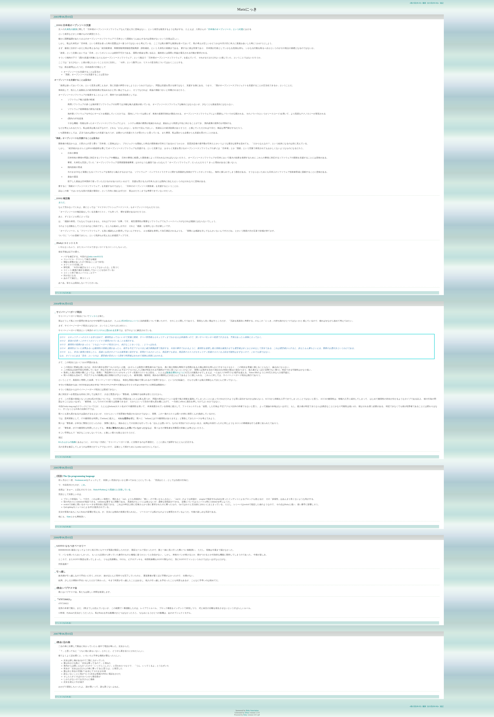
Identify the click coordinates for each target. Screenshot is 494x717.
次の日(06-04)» (433, 3)
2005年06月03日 (63, 467)
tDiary (247, 713)
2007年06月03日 (63, 633)
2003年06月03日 (63, 16)
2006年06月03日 (63, 537)
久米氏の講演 (71, 29)
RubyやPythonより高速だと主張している (111, 490)
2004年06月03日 (63, 303)
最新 (424, 3)
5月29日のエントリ (129, 321)
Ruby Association (252, 710)
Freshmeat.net (80, 480)
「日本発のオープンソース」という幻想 (224, 29)
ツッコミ (93, 316)
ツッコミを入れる (63, 293)
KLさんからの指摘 (67, 442)
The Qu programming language (79, 476)
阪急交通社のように (175, 372)
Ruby (245, 715)
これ (83, 485)
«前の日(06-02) (415, 3)
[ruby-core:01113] (95, 256)
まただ (61, 202)
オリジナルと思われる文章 (106, 330)
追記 (442, 3)
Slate (69, 517)
